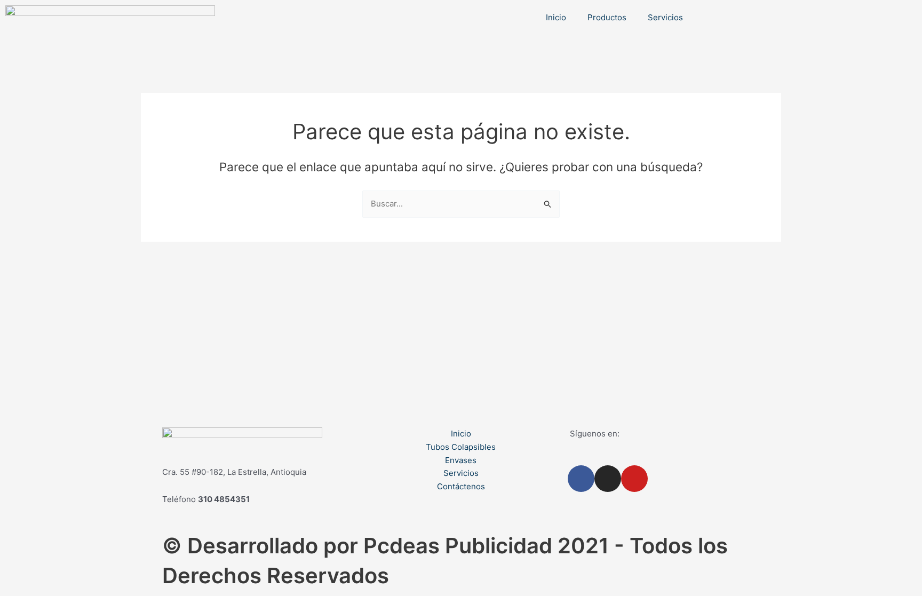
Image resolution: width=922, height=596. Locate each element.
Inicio (556, 17)
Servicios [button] (665, 17)
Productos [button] (606, 17)
